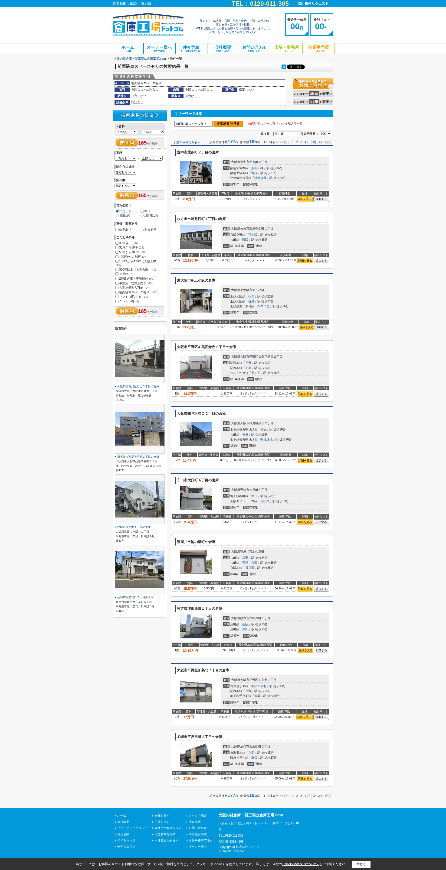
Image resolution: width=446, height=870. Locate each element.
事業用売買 (318, 49)
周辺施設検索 (198, 834)
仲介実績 (191, 49)
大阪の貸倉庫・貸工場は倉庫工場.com (140, 58)
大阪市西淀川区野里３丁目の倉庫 (138, 386)
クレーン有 (129, 301)
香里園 (249, 567)
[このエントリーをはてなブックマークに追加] (284, 66)
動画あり (150, 229)
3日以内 (124, 215)
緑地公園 (260, 178)
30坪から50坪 (131, 247)
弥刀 (251, 296)
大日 (254, 496)
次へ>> (318, 142)
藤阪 (245, 239)
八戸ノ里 (263, 306)
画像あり (125, 229)
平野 (248, 363)
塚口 (254, 757)
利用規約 (123, 834)
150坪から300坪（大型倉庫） (137, 263)
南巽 (257, 696)
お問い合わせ (254, 49)
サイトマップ (126, 840)
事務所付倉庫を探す (168, 828)
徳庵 (245, 434)
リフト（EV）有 (133, 296)
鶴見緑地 (266, 439)
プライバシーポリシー (132, 828)
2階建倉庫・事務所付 (136, 278)
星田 (245, 558)
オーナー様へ (159, 49)
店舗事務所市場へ (201, 840)
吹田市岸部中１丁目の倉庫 (134, 527)
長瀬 (251, 301)
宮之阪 (252, 234)
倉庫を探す (162, 815)
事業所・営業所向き (136, 283)
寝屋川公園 (249, 562)
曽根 (254, 173)
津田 (245, 629)
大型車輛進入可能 (134, 287)
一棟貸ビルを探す (166, 840)
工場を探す (162, 822)
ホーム (127, 49)
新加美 (255, 373)
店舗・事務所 (286, 49)
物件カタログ (126, 846)
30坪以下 (128, 243)
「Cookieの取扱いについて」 (300, 864)
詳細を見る (305, 199)
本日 (147, 211)
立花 (251, 752)
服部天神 (257, 168)
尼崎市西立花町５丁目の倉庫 (135, 597)
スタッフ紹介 (198, 815)
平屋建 (126, 274)
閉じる (361, 864)
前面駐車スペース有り (138, 292)
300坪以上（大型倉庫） (138, 269)
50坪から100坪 (132, 252)
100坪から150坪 (133, 257)
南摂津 (264, 501)
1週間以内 (151, 215)
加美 (248, 368)
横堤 (263, 429)
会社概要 (223, 49)
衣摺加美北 (258, 686)
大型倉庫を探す (165, 834)
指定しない (126, 211)
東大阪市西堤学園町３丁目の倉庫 (138, 456)
